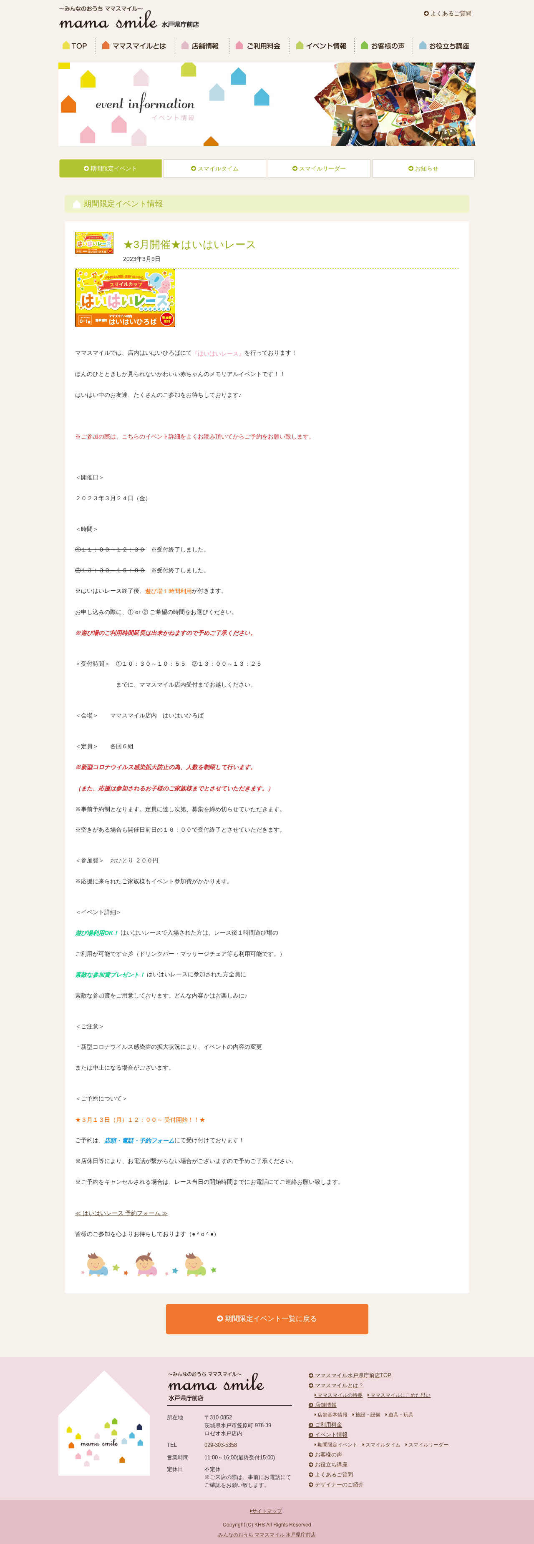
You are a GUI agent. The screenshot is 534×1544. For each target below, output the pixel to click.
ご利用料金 (259, 46)
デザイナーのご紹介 (338, 1485)
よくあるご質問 (450, 13)
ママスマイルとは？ (338, 1386)
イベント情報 (322, 46)
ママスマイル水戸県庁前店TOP (352, 1376)
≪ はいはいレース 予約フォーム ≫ (121, 1213)
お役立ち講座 (443, 46)
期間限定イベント (113, 168)
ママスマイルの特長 (339, 1395)
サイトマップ (267, 1511)
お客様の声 (384, 46)
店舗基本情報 (332, 1415)
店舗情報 (202, 46)
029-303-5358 (220, 1446)
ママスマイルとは (135, 46)
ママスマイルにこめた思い (400, 1395)
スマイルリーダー (321, 168)
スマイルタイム (217, 168)
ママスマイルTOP (77, 46)
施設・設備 (367, 1415)
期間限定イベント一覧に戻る (270, 1319)
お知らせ (425, 168)
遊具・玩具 (400, 1415)
